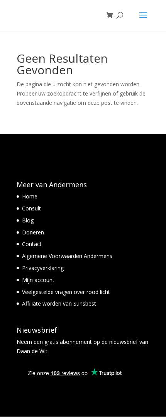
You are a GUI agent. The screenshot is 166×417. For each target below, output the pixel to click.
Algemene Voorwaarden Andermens (67, 256)
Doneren (33, 232)
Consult (31, 208)
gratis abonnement (67, 341)
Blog (28, 220)
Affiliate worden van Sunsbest (59, 303)
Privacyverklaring (43, 268)
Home (29, 196)
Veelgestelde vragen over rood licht (66, 292)
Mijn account (38, 280)
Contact (32, 244)
